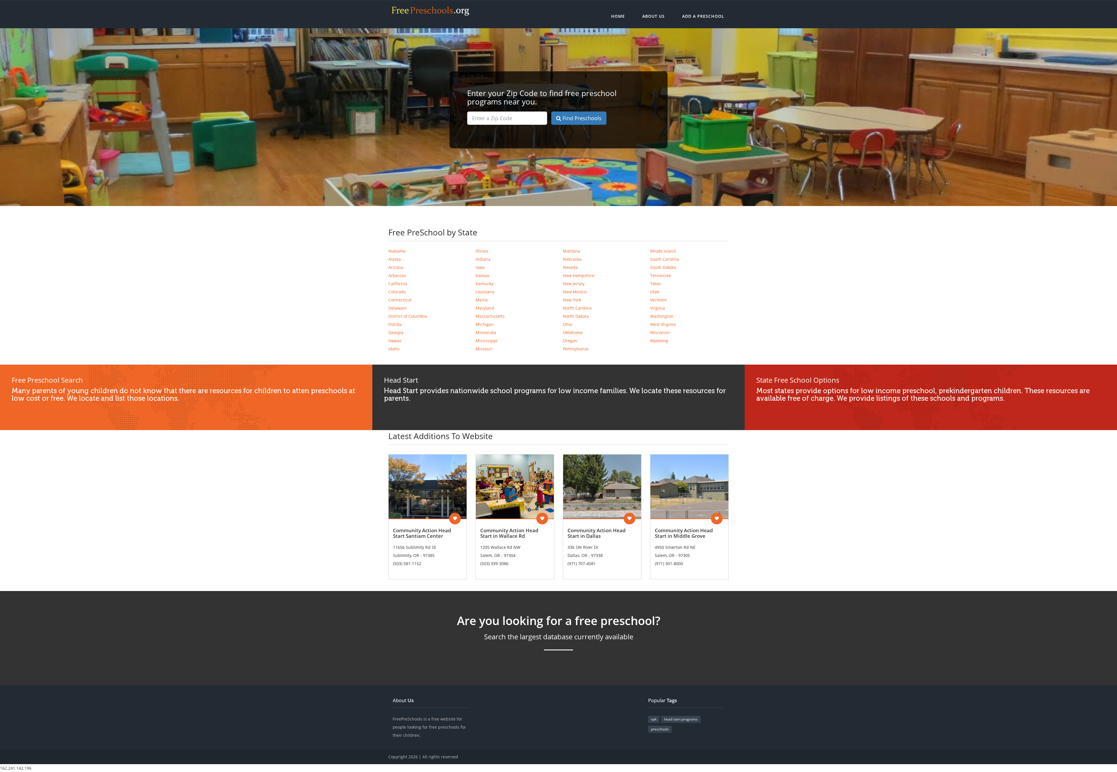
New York (572, 300)
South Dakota (663, 267)
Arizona (395, 267)
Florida (395, 324)
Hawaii (394, 340)
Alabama (396, 251)
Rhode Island (663, 251)
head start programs (681, 719)
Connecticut (400, 300)
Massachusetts (490, 316)
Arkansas (397, 275)
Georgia (395, 332)
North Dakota (576, 316)
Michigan (485, 324)
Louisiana (485, 291)
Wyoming (659, 340)
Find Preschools (581, 118)
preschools (660, 729)
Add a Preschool (703, 16)
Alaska (394, 259)
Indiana (483, 259)
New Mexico (574, 291)
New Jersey (573, 283)
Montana (571, 251)
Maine (482, 300)
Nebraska (572, 259)
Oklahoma (573, 332)
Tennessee (660, 275)
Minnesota (486, 332)
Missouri (484, 349)
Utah (654, 291)
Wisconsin (660, 332)
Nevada (570, 267)
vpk (654, 719)
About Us (653, 16)
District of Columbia (407, 316)
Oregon (570, 340)
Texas (655, 283)
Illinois (482, 251)
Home (618, 16)
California (397, 283)
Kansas (483, 275)
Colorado (397, 291)
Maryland (485, 308)
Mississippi (486, 340)
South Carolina (664, 259)
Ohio (567, 324)
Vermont (658, 300)
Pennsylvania (575, 349)
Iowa (480, 267)
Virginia (657, 308)
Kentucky (484, 283)
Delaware (397, 308)
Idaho (393, 349)
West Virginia (663, 324)
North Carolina (577, 308)
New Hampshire (578, 275)
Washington (661, 316)
